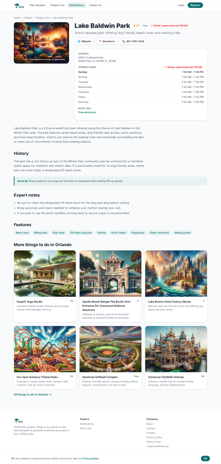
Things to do (57, 5)
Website (84, 41)
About (149, 423)
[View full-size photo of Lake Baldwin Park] (41, 43)
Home (17, 17)
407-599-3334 (133, 41)
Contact (150, 428)
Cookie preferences (157, 446)
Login (181, 5)
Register (195, 5)
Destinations (76, 5)
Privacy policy (154, 437)
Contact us (95, 5)
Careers (150, 432)
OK (205, 458)
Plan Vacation (37, 5)
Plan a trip (86, 428)
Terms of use (153, 441)
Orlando (27, 17)
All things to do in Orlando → (33, 394)
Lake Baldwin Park (62, 17)
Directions (107, 41)
